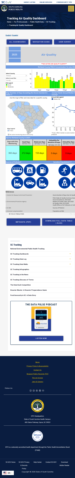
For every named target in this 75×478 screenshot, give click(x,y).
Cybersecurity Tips (64, 2)
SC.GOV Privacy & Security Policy (24, 465)
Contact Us (38, 370)
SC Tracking (50, 22)
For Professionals (21, 22)
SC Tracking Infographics (19, 269)
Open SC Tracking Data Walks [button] (70, 264)
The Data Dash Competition (20, 285)
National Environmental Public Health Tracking (27, 249)
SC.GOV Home (10, 462)
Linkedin (34, 390)
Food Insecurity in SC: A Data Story (23, 295)
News (37, 362)
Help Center (37, 462)
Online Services (46, 2)
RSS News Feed (37, 390)
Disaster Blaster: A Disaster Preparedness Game (28, 290)
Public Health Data (37, 22)
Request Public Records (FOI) (37, 374)
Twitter (40, 390)
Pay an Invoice (37, 378)
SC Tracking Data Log (18, 259)
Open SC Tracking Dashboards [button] (70, 254)
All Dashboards (17, 42)
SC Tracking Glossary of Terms (22, 280)
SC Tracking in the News (19, 275)
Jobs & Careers (37, 382)
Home (9, 22)
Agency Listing (29, 2)
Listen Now (41, 338)
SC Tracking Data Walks (19, 264)
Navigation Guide (41, 42)
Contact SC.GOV (51, 462)
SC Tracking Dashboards (19, 254)
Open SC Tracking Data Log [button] (70, 259)
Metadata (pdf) (23, 222)
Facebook (30, 390)
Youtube (43, 390)
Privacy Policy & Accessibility (37, 366)
